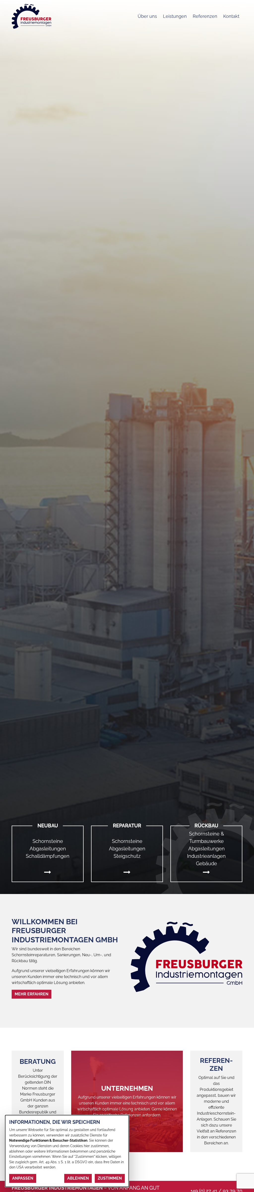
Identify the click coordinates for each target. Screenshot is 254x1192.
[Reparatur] (127, 872)
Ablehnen (78, 1178)
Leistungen (175, 16)
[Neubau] (47, 872)
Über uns (147, 16)
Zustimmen (110, 1178)
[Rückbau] (206, 872)
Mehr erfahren (31, 994)
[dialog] (67, 1151)
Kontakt (231, 16)
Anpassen (22, 1178)
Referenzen (205, 16)
